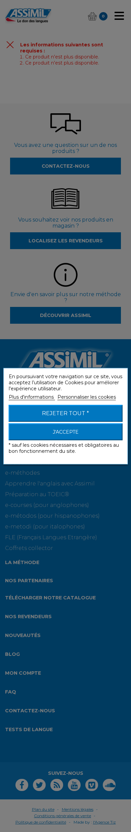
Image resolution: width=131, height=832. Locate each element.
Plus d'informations (32, 397)
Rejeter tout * (65, 413)
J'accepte (66, 432)
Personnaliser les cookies (86, 397)
